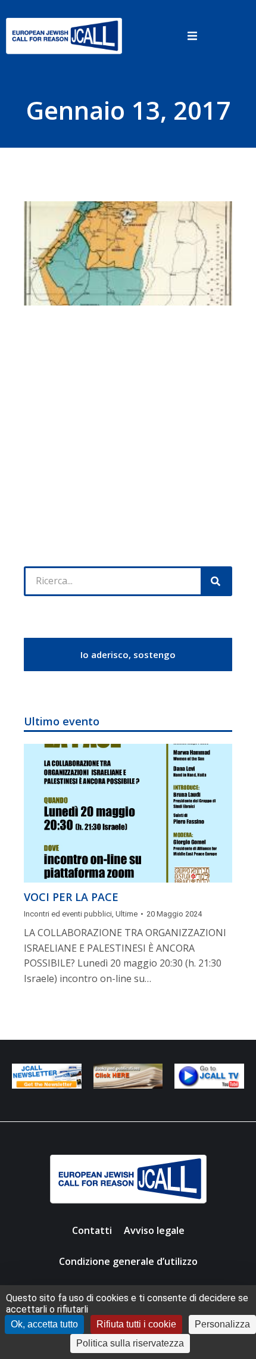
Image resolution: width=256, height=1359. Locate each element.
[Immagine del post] (128, 813)
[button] (192, 35)
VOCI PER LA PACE (71, 897)
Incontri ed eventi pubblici (68, 913)
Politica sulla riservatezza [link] (130, 1343)
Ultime (126, 913)
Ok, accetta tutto (44, 1324)
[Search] (215, 581)
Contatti (92, 1230)
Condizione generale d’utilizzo (128, 1261)
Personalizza (222, 1324)
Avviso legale (154, 1230)
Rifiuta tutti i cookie (136, 1324)
